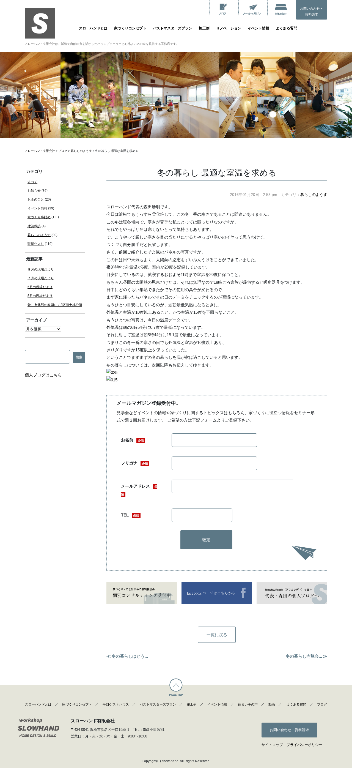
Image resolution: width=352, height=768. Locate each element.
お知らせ (34, 191)
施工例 (204, 28)
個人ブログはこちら (43, 375)
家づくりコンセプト (130, 28)
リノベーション (228, 28)
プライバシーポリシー (304, 745)
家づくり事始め (39, 217)
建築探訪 (34, 226)
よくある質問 (286, 28)
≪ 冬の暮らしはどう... (127, 656)
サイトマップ (272, 745)
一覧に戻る (217, 634)
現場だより (36, 244)
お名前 (132, 440)
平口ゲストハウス (116, 704)
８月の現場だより (41, 269)
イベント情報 (258, 28)
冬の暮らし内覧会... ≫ (306, 656)
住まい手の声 (248, 704)
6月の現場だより (40, 287)
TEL (130, 515)
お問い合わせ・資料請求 (311, 12)
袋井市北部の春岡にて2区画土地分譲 (55, 305)
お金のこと (36, 199)
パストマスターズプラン (172, 28)
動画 (271, 704)
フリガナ (134, 463)
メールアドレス (139, 490)
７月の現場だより (41, 278)
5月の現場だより (40, 296)
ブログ (322, 704)
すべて (32, 182)
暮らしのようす (313, 194)
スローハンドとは (93, 28)
